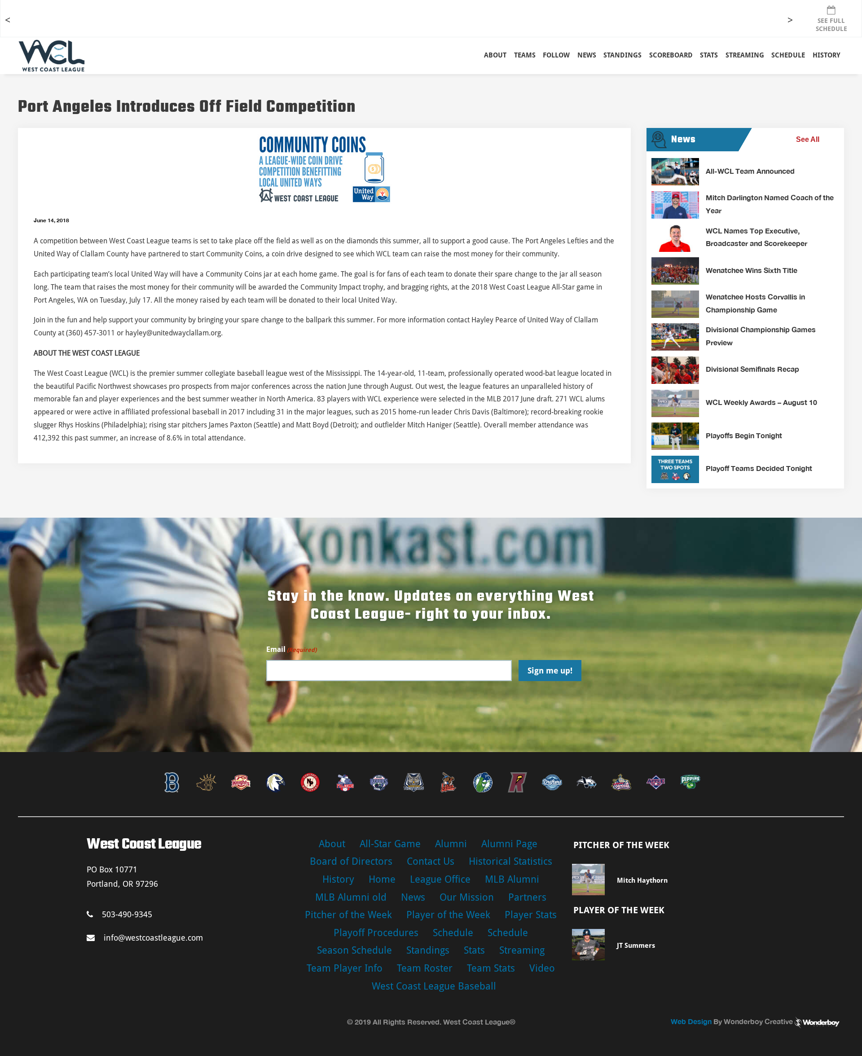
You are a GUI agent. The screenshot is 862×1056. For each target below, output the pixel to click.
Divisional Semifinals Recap (752, 369)
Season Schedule (354, 950)
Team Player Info (345, 968)
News (586, 55)
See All (807, 139)
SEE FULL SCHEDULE (831, 24)
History (826, 55)
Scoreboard (671, 55)
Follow (556, 55)
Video (542, 968)
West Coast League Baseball (434, 986)
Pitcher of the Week (348, 914)
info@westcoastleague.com (153, 937)
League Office (440, 879)
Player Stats (531, 914)
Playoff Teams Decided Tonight (759, 468)
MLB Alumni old (351, 897)
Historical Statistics (510, 861)
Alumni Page (509, 843)
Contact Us (430, 861)
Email (291, 649)
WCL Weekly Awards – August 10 (761, 402)
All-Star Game (390, 843)
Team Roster (425, 968)
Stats (474, 950)
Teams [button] (525, 55)
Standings (622, 55)
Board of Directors (351, 861)
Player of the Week (448, 914)
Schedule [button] (788, 55)
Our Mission (467, 897)
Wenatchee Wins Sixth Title (751, 270)
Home (382, 879)
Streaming (745, 55)
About (495, 55)
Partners (527, 897)
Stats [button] (709, 55)
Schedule (453, 932)
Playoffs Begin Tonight (744, 435)
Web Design (691, 1021)
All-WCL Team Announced (750, 171)
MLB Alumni (512, 879)
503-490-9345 (127, 914)
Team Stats (491, 968)
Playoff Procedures (376, 932)
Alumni (451, 843)
